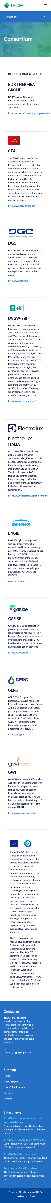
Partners (8, 1093)
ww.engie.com (17, 581)
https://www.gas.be (18, 652)
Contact (8, 1098)
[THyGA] (14, 5)
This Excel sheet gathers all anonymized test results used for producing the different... (25, 1157)
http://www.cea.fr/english (21, 205)
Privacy (33, 1196)
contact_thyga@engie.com (17, 1052)
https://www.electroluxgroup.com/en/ (28, 495)
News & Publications (14, 1087)
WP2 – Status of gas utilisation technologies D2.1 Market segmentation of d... (25, 1143)
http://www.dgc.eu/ (18, 280)
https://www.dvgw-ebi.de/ (22, 401)
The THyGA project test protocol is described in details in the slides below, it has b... (24, 1174)
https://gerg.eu (16, 734)
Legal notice (21, 1196)
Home (7, 1075)
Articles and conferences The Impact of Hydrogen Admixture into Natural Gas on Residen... (24, 1125)
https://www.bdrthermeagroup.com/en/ (29, 113)
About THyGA (11, 1081)
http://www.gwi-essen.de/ (21, 813)
